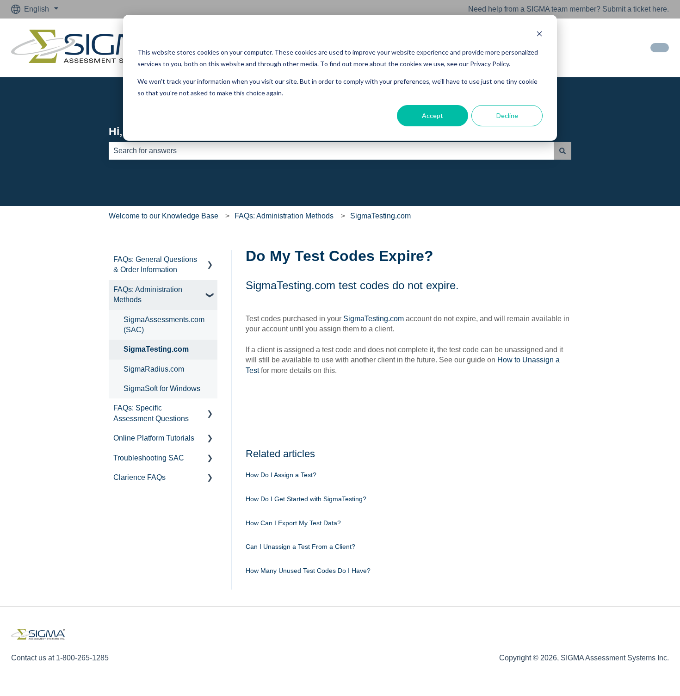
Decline (507, 115)
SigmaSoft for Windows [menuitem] (162, 388)
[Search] (562, 151)
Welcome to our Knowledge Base (163, 216)
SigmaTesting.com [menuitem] (156, 349)
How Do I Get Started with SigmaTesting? (306, 499)
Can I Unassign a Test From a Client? (300, 546)
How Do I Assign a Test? (281, 474)
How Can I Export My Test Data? (293, 523)
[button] (210, 260)
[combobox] (331, 151)
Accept (432, 115)
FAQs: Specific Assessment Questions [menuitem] (151, 413)
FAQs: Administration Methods (284, 216)
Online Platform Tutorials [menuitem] (153, 438)
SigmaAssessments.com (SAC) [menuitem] (164, 325)
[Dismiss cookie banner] (539, 35)
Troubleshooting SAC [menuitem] (148, 458)
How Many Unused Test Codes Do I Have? (308, 570)
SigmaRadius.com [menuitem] (154, 369)
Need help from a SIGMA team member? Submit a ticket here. (568, 9)
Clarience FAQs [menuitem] (139, 477)
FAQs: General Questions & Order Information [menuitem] (155, 264)
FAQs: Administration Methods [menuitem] (147, 295)
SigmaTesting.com (380, 216)
